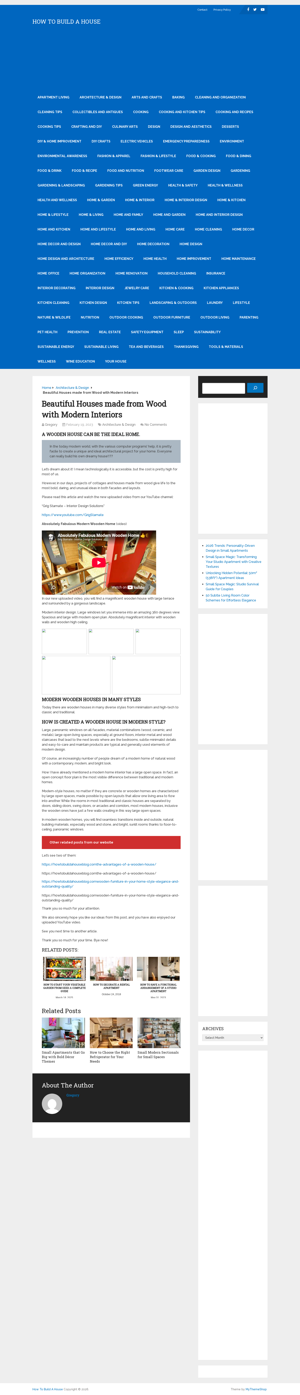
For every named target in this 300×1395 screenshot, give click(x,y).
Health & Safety (183, 185)
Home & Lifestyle (53, 215)
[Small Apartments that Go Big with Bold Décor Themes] (63, 1033)
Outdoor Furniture (171, 317)
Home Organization (87, 273)
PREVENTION (78, 332)
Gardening (240, 171)
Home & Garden (101, 200)
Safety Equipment (147, 332)
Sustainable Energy (56, 347)
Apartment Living (53, 97)
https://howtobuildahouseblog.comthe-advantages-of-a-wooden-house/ (99, 864)
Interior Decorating (57, 288)
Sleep (179, 332)
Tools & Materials (226, 347)
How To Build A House (66, 21)
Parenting (249, 317)
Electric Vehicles (137, 141)
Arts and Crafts (147, 97)
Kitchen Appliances (221, 288)
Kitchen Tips (128, 303)
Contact (202, 9)
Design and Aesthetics (191, 127)
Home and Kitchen (54, 229)
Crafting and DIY (86, 127)
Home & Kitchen (231, 200)
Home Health (155, 259)
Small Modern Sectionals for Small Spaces (158, 1054)
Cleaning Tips (50, 112)
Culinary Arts (125, 127)
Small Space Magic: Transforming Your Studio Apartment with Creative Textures (233, 562)
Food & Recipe (84, 171)
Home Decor (243, 229)
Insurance (215, 273)
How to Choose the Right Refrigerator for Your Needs (110, 1057)
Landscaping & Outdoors (173, 303)
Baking (178, 97)
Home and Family (128, 215)
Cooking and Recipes (234, 112)
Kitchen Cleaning (53, 303)
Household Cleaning (177, 273)
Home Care (175, 229)
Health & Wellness (225, 185)
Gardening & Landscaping (61, 185)
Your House (116, 361)
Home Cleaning (208, 229)
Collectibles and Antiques (97, 112)
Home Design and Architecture (66, 259)
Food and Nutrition (125, 171)
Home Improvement (194, 259)
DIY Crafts (101, 141)
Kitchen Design (93, 303)
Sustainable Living (101, 347)
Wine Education (80, 361)
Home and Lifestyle (98, 229)
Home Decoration (153, 244)
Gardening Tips (109, 185)
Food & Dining (238, 156)
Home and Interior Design (219, 215)
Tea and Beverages (146, 347)
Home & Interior (139, 200)
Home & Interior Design (186, 200)
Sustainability (207, 332)
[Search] (255, 388)
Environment (232, 141)
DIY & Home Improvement (59, 141)
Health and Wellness (57, 200)
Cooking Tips (49, 127)
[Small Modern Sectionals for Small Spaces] (159, 1033)
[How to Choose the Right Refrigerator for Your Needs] (111, 1033)
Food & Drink (50, 171)
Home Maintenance (238, 259)
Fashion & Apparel (113, 156)
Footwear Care (168, 171)
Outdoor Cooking (126, 317)
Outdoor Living (214, 317)
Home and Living (140, 229)
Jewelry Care (136, 288)
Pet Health (47, 332)
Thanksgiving (186, 347)
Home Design (191, 244)
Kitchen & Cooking (176, 288)
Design (154, 127)
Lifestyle (241, 303)
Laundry (215, 303)
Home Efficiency (118, 259)
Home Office (48, 273)
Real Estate (110, 332)
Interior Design (100, 288)
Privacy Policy (222, 9)
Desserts (230, 127)
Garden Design (206, 171)
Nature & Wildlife (54, 317)
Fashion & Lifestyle (158, 156)
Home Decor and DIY (109, 244)
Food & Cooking (201, 156)
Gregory (51, 425)
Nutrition (90, 317)
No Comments (155, 425)
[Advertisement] (150, 59)
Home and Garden (169, 215)
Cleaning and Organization (220, 97)
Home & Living (91, 215)
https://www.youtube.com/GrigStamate (73, 515)
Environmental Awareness (62, 156)
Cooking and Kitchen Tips (182, 112)
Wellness (47, 361)
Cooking (141, 112)
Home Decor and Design (59, 244)
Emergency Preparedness (186, 141)
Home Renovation (132, 273)
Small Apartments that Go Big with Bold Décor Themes (63, 1057)
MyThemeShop (256, 1389)
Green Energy (145, 185)
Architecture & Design (100, 97)
